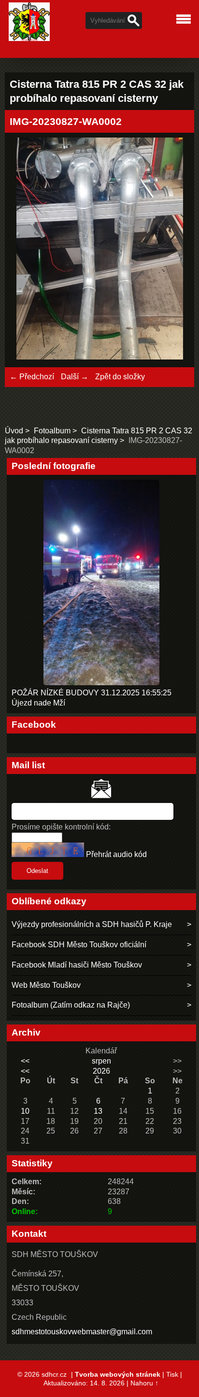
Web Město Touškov (46, 985)
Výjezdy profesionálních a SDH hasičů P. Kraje (92, 924)
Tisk (172, 1374)
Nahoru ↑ (144, 1383)
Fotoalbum (52, 431)
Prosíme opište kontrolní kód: (61, 827)
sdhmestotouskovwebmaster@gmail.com (82, 1332)
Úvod (14, 431)
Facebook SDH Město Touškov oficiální (79, 945)
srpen (101, 1061)
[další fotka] (174, 250)
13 (98, 1111)
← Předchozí (32, 377)
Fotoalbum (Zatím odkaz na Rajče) (71, 1005)
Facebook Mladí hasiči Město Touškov (77, 965)
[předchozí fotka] (25, 250)
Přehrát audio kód (116, 854)
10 (25, 1111)
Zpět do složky (120, 377)
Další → (74, 377)
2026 (101, 1071)
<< (25, 1061)
